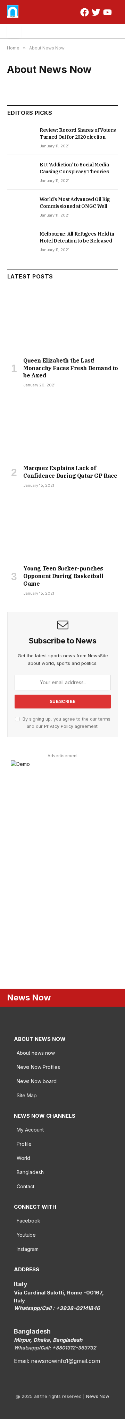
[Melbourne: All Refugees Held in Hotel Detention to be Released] (20, 241)
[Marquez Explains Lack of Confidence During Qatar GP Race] (62, 428)
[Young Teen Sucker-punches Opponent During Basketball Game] (62, 528)
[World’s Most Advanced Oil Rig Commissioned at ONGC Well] (20, 207)
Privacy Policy (58, 726)
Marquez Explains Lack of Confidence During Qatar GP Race (70, 472)
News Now (97, 1396)
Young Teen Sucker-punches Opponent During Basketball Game (63, 576)
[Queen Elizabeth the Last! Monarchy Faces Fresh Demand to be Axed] (62, 320)
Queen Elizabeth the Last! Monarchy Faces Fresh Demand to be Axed (70, 368)
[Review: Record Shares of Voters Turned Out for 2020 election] (20, 137)
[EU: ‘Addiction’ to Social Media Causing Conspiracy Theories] (20, 172)
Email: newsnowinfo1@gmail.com (57, 1360)
